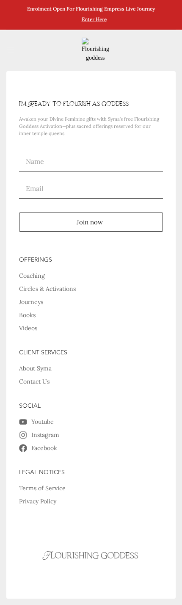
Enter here (94, 19)
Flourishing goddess (91, 556)
